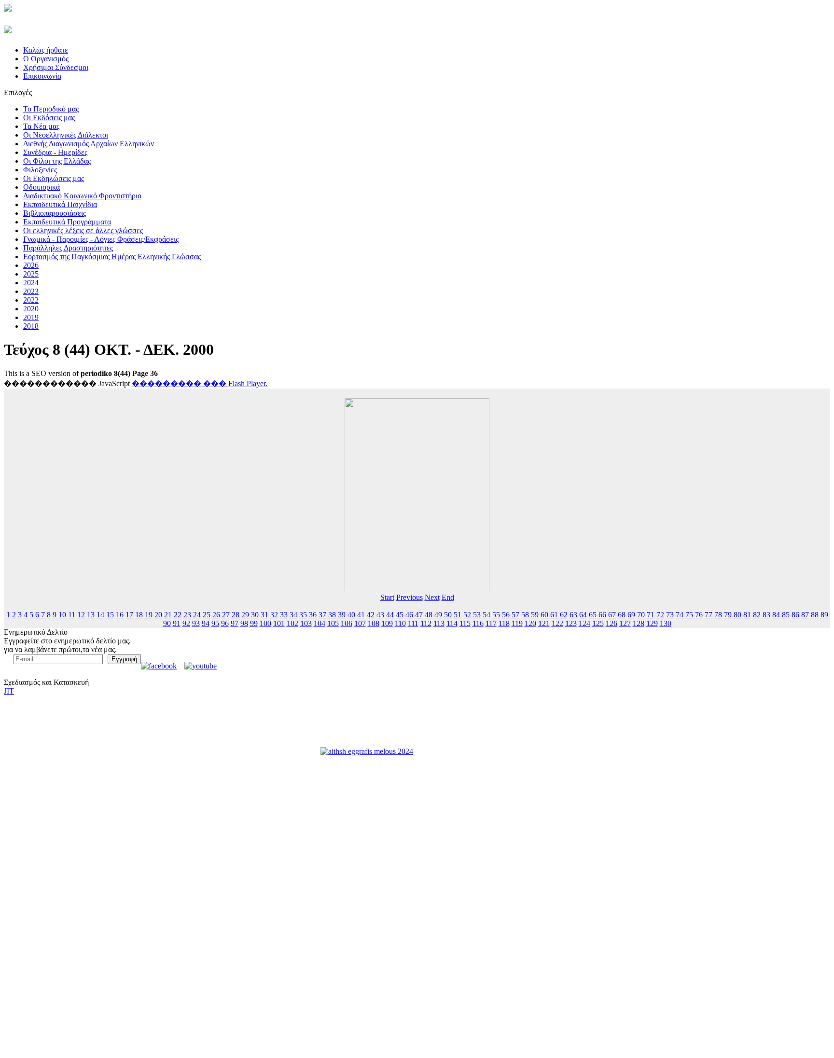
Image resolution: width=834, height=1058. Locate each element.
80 (737, 615)
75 (689, 615)
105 (333, 623)
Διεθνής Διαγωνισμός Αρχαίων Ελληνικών (88, 143)
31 (264, 615)
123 (571, 623)
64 (583, 615)
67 (612, 615)
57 (515, 615)
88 (815, 615)
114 (452, 623)
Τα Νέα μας (41, 126)
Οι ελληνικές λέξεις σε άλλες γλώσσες (83, 230)
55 (496, 615)
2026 (31, 265)
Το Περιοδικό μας (51, 109)
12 (81, 615)
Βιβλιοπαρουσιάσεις (54, 213)
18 (139, 615)
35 (303, 615)
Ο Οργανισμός (46, 59)
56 (506, 615)
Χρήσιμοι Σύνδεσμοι (55, 67)
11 (71, 615)
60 (544, 615)
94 (205, 623)
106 (346, 623)
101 (279, 623)
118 (504, 623)
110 (400, 623)
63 (573, 615)
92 (186, 623)
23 (187, 615)
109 (387, 623)
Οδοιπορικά (41, 187)
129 (652, 623)
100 (265, 623)
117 (491, 623)
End (448, 597)
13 (91, 615)
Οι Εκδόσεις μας (49, 117)
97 (234, 623)
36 (313, 615)
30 (255, 615)
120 (530, 623)
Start (387, 597)
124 (584, 623)
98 (244, 623)
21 (168, 615)
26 (216, 615)
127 (625, 623)
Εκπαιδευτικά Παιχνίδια (60, 204)
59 (535, 615)
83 (766, 615)
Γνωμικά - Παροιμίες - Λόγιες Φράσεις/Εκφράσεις (101, 239)
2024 (31, 282)
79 (728, 615)
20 (158, 615)
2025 (31, 274)
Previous (409, 597)
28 (235, 615)
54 (486, 615)
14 (100, 615)
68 (622, 615)
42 (371, 615)
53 (477, 615)
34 (293, 615)
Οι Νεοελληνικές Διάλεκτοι (65, 135)
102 (292, 623)
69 (631, 615)
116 (478, 623)
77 (708, 615)
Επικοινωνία (42, 76)
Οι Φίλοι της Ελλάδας (57, 161)
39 (342, 615)
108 (373, 623)
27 (226, 615)
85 (786, 615)
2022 (31, 300)
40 (351, 615)
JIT (9, 691)
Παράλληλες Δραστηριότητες (68, 248)
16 (120, 615)
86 (795, 615)
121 (544, 623)
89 (824, 615)
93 (196, 623)
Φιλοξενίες (40, 170)
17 (129, 615)
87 (805, 615)
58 (525, 615)
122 (557, 623)
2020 (31, 309)
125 (598, 623)
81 (747, 615)
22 (177, 615)
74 (679, 615)
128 (638, 623)
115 (465, 623)
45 (399, 615)
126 (611, 623)
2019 (31, 317)
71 (650, 615)
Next (432, 597)
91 (177, 623)
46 (409, 615)
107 (360, 623)
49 (438, 615)
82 (757, 615)
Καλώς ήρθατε (45, 50)
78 (718, 615)
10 (62, 615)
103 (306, 623)
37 (322, 615)
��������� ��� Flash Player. (199, 383)
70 (641, 615)
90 (167, 623)
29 (245, 615)
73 (670, 615)
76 (699, 615)
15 (110, 615)
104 (319, 623)
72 (660, 615)
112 (425, 623)
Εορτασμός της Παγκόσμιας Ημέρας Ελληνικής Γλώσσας (112, 256)
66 (602, 615)
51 (457, 615)
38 (332, 615)
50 (448, 615)
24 (197, 615)
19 (149, 615)
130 (665, 623)
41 (361, 615)
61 (554, 615)
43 (380, 615)
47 (419, 615)
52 (467, 615)
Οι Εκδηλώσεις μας (53, 178)
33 (284, 615)
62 (564, 615)
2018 (31, 326)
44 (390, 615)
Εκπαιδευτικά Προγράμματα (67, 222)
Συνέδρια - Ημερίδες (55, 152)
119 (517, 623)
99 (254, 623)
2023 (31, 291)
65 (593, 615)
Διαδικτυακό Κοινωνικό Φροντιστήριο (82, 196)
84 (776, 615)
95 (215, 623)
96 (225, 623)
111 (413, 623)
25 (206, 615)
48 (428, 615)
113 (439, 623)
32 (274, 615)
